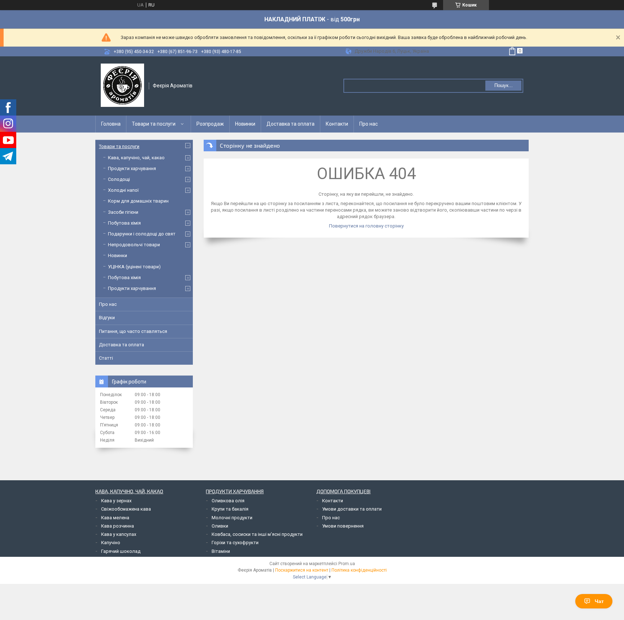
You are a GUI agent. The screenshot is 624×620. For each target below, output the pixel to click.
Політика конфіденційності (359, 570)
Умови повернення (343, 526)
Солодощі (119, 179)
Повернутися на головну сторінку (366, 226)
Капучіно (110, 542)
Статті (106, 358)
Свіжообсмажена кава (126, 509)
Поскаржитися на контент (301, 570)
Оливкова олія (228, 500)
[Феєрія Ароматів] (122, 85)
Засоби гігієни (123, 212)
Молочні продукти (232, 517)
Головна (111, 124)
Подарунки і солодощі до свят (142, 234)
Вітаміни (221, 551)
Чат (599, 601)
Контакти (337, 124)
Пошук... (503, 85)
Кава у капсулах (118, 534)
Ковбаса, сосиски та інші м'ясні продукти (257, 534)
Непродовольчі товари (134, 244)
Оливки (220, 526)
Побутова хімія (124, 223)
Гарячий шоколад (120, 551)
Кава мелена (115, 517)
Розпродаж (210, 124)
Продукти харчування (132, 168)
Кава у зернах (116, 500)
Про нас (368, 124)
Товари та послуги (154, 124)
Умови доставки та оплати (352, 509)
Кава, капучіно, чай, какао (136, 157)
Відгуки (107, 317)
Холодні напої (123, 190)
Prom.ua (346, 563)
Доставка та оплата (290, 124)
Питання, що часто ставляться (133, 331)
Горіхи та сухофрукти (235, 542)
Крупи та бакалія (230, 509)
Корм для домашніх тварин (138, 201)
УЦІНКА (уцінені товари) (134, 266)
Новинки (245, 124)
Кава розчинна (117, 526)
